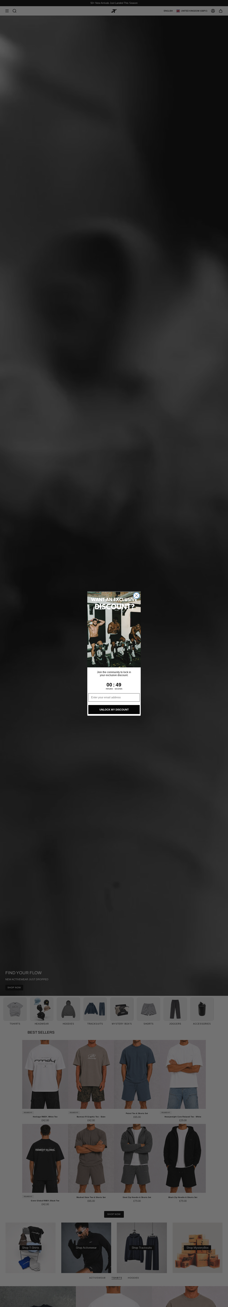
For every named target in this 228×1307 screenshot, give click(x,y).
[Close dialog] (136, 595)
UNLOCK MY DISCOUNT (114, 709)
